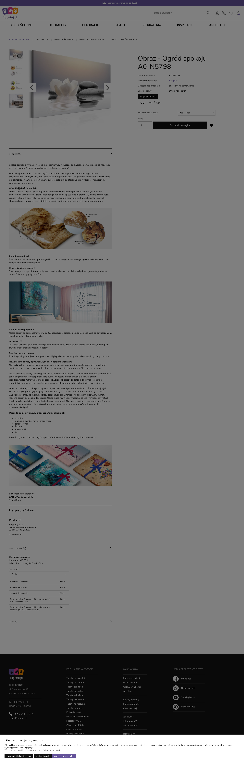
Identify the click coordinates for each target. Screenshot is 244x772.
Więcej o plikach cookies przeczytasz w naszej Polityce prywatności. (32, 750)
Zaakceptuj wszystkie (64, 756)
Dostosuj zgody (43, 756)
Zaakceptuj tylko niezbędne (18, 756)
